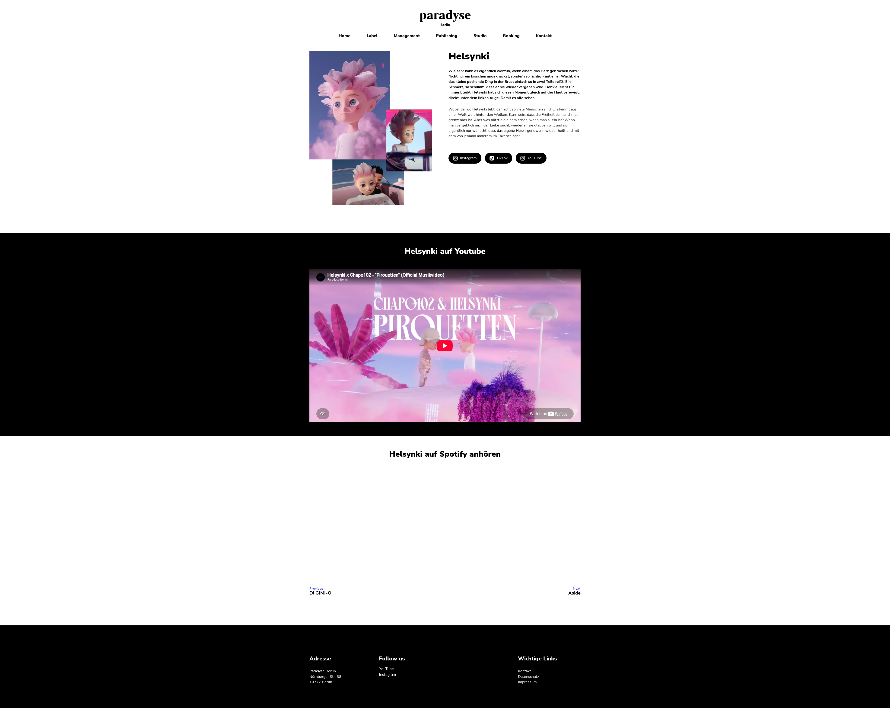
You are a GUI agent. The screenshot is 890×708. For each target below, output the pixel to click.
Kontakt (524, 671)
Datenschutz (528, 676)
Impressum (527, 682)
